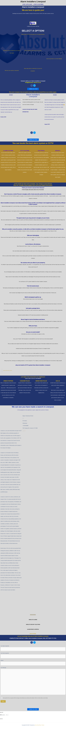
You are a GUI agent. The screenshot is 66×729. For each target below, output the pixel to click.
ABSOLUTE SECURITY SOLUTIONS (33, 624)
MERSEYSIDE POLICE (41, 381)
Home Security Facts (7, 370)
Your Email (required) (5, 653)
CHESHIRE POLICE (25, 381)
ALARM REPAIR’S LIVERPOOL (33, 629)
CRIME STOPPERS (8, 381)
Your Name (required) (5, 645)
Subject (2, 660)
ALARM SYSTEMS (8, 150)
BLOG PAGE (33, 633)
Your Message (3, 667)
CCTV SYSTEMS (24, 150)
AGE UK (58, 381)
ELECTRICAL (41, 150)
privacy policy (33, 614)
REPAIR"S (57, 150)
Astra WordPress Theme (39, 725)
